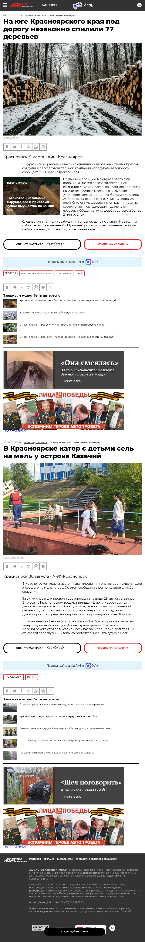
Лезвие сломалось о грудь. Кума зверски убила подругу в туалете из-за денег (66, 728)
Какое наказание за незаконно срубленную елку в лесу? (53, 312)
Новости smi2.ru (16, 431)
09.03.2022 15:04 (12, 15)
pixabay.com (10, 137)
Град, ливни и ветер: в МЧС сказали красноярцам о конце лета (57, 752)
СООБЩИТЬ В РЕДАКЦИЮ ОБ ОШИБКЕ (96, 859)
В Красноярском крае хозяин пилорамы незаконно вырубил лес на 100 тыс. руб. (67, 336)
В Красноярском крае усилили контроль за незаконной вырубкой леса (62, 324)
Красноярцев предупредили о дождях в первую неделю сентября (58, 716)
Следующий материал (74, 931)
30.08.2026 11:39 (12, 442)
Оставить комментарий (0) (113, 244)
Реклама (49, 859)
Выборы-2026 (64, 859)
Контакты (35, 859)
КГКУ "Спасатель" (13, 557)
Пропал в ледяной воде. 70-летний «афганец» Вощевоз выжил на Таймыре (64, 740)
